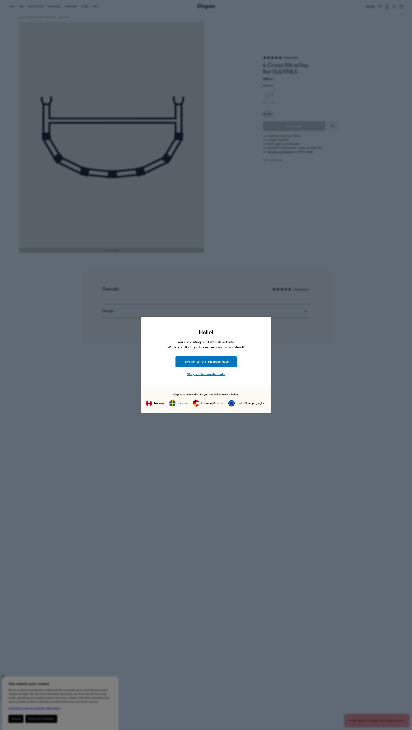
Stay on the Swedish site (206, 374)
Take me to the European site (206, 361)
